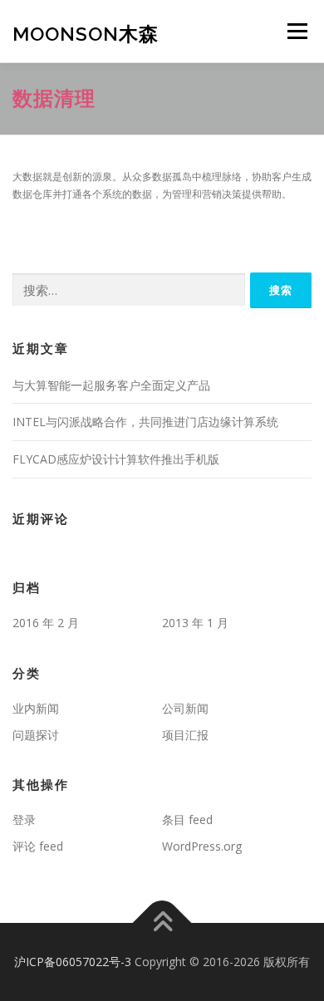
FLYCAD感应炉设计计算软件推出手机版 (115, 459)
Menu (296, 31)
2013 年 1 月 (195, 623)
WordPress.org (202, 846)
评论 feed (37, 846)
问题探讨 (35, 735)
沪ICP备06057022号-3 (72, 961)
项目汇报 (185, 735)
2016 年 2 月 (45, 623)
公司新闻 (185, 708)
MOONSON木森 (85, 33)
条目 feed (187, 819)
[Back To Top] (162, 923)
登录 (24, 819)
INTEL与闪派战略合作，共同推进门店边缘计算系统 (145, 421)
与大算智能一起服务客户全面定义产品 (111, 385)
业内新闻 (35, 708)
